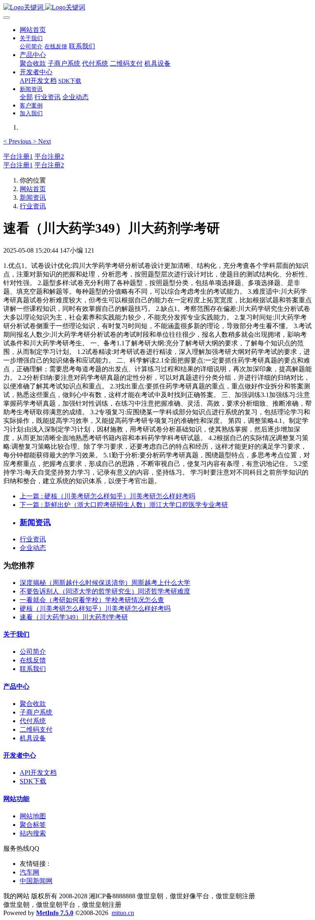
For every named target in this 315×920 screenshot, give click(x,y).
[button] (18, 141)
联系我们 (33, 668)
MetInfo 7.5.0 (54, 912)
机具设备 (33, 738)
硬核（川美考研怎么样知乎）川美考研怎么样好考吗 (95, 608)
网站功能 (16, 798)
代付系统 (33, 720)
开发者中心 (19, 755)
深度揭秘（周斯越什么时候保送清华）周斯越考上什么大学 (105, 582)
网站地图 (33, 816)
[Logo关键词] (157, 7)
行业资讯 (33, 206)
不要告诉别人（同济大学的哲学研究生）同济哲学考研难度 (105, 591)
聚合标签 (33, 824)
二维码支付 (36, 729)
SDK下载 (33, 781)
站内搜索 (33, 833)
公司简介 (33, 651)
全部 (26, 97)
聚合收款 (33, 703)
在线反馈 (33, 660)
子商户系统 (36, 712)
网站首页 (33, 29)
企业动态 (33, 547)
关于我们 (16, 634)
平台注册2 (49, 156)
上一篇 (107, 496)
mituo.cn (123, 912)
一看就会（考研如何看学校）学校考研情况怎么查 (92, 599)
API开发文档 (38, 772)
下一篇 (124, 504)
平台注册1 (18, 156)
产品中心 (16, 686)
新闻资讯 (33, 197)
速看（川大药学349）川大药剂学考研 (74, 617)
